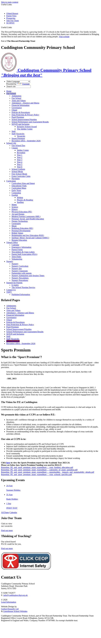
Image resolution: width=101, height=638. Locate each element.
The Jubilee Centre (24, 129)
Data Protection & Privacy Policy (25, 115)
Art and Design (18, 214)
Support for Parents (14, 283)
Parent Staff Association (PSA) (24, 254)
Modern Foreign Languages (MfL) (26, 216)
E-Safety (15, 285)
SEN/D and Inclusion (20, 124)
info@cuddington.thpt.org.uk (15, 595)
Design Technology (20, 221)
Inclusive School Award (27, 126)
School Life (11, 143)
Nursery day (17, 268)
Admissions (16, 96)
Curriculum (11, 181)
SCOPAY (10, 23)
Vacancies (21, 136)
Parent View (11, 16)
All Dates (5, 512)
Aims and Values (19, 100)
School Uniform (18, 169)
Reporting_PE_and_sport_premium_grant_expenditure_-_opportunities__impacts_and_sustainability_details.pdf (47, 472)
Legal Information (8, 602)
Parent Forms (17, 249)
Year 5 (19, 164)
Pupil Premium (18, 117)
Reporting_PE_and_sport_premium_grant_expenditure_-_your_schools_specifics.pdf (36, 474)
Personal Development (21, 231)
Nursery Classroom (20, 271)
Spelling (20, 202)
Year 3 (19, 160)
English (15, 195)
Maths (14, 205)
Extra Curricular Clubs (21, 176)
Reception (21, 152)
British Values (17, 233)
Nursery (9, 261)
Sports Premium (18, 138)
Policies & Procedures (21, 112)
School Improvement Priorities (24, 119)
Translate (26, 84)
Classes (15, 148)
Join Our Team (12, 20)
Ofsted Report (12, 13)
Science (15, 207)
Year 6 (19, 167)
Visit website (64, 36)
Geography (16, 223)
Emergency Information (21, 247)
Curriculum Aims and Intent (23, 183)
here (8, 463)
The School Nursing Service (23, 287)
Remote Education (19, 240)
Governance (17, 108)
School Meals (17, 171)
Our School (11, 93)
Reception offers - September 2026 (26, 141)
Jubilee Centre (23, 150)
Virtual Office (12, 242)
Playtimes (16, 178)
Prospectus (10, 18)
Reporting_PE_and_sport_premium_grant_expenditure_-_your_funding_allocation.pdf (37, 467)
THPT (9, 292)
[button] (12, 27)
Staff (14, 131)
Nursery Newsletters (20, 278)
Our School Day (18, 145)
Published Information (21, 294)
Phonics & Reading (25, 200)
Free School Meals (19, 174)
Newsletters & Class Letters (23, 252)
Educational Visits (19, 186)
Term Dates (16, 257)
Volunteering (17, 259)
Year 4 (19, 162)
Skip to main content (9, 2)
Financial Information (20, 105)
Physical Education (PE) (22, 212)
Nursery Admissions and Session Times (28, 275)
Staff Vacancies (18, 134)
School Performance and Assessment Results (30, 122)
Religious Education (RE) (22, 228)
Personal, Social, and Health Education (28, 219)
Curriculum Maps (19, 188)
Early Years (16, 190)
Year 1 (19, 155)
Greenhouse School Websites (15, 611)
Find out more (7, 530)
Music (14, 226)
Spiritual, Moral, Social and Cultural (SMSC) (30, 238)
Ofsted (14, 110)
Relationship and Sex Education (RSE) (28, 235)
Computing (16, 193)
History (15, 209)
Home (8, 91)
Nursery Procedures (20, 280)
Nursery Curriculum (20, 266)
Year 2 (19, 157)
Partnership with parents (22, 273)
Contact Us (11, 290)
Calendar (15, 245)
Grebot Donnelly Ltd (10, 609)
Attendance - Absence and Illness (25, 103)
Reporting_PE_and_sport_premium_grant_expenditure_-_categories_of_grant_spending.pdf (39, 470)
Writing (20, 197)
